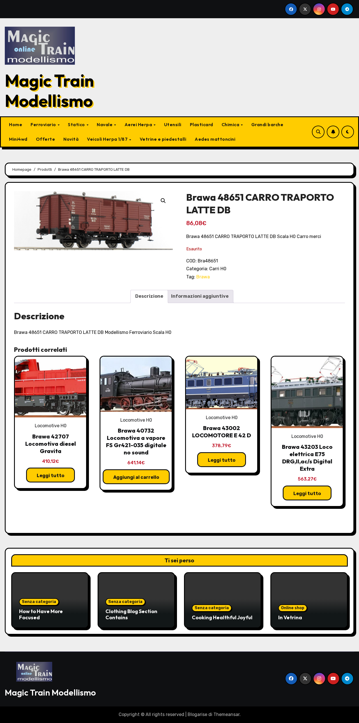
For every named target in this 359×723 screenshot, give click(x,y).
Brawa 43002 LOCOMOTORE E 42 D (221, 431)
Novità (71, 139)
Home (15, 124)
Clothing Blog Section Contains (131, 614)
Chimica (231, 124)
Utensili (172, 124)
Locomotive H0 (50, 425)
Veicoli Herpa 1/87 (108, 139)
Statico (77, 124)
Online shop (292, 608)
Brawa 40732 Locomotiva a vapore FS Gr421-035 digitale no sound (136, 441)
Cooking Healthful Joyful (222, 617)
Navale (105, 124)
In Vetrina (290, 617)
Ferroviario (44, 124)
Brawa (203, 277)
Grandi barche (267, 124)
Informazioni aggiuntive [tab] (200, 296)
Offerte (45, 139)
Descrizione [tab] (149, 296)
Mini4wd (18, 139)
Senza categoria (39, 601)
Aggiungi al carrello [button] (136, 477)
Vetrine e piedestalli (163, 139)
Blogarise (197, 714)
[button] (163, 201)
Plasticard (201, 124)
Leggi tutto (50, 475)
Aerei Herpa (139, 124)
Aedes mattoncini (215, 139)
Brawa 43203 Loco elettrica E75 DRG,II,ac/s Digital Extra (307, 457)
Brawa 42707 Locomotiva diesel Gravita (50, 443)
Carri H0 (217, 268)
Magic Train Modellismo (49, 90)
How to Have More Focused (41, 614)
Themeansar (226, 714)
